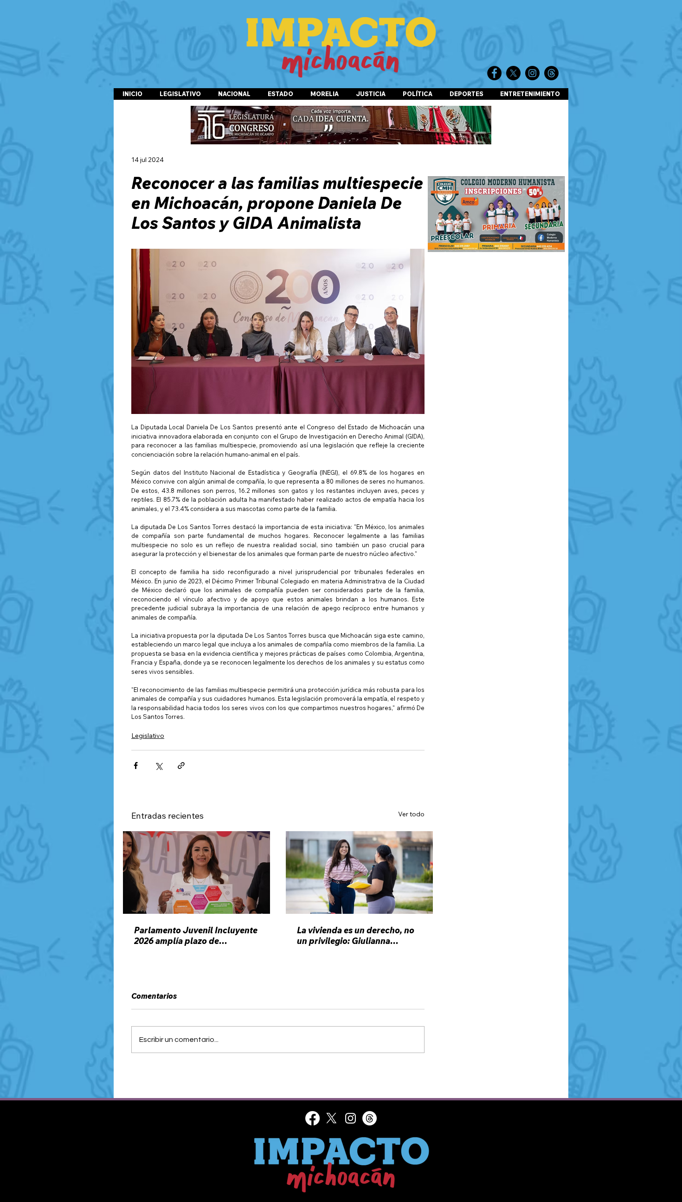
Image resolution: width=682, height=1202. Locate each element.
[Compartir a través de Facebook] (135, 765)
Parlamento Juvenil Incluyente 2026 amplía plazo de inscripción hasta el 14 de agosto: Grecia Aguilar (195, 935)
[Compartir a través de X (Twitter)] (158, 765)
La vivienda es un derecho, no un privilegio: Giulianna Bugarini (355, 935)
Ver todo (411, 814)
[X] (331, 1118)
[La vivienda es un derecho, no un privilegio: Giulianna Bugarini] (359, 872)
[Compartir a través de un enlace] (181, 765)
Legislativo (147, 735)
